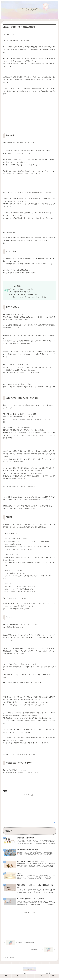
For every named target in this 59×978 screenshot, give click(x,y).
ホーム (10, 973)
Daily (6, 791)
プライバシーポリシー (29, 973)
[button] (54, 511)
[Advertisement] (29, 115)
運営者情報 (48, 973)
